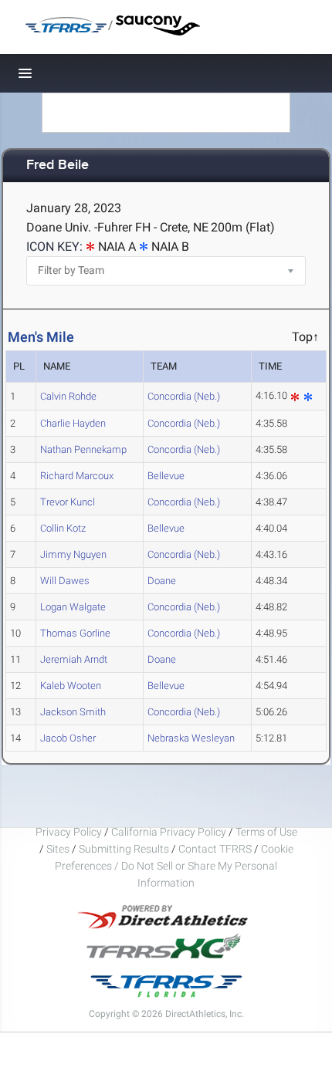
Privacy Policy (69, 832)
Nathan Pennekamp (83, 449)
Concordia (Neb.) (183, 396)
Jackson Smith (73, 712)
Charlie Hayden (73, 423)
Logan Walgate (73, 607)
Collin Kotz (63, 528)
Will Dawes (65, 580)
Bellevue (166, 475)
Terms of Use (266, 832)
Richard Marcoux (76, 475)
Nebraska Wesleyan (191, 738)
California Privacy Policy (168, 832)
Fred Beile (57, 165)
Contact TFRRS (216, 849)
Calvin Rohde (68, 396)
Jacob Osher (68, 738)
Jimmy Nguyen (73, 554)
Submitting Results (124, 849)
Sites (57, 849)
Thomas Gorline (75, 633)
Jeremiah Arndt (73, 659)
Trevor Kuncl (67, 502)
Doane (161, 580)
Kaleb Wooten (70, 685)
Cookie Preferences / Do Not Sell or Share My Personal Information (174, 866)
